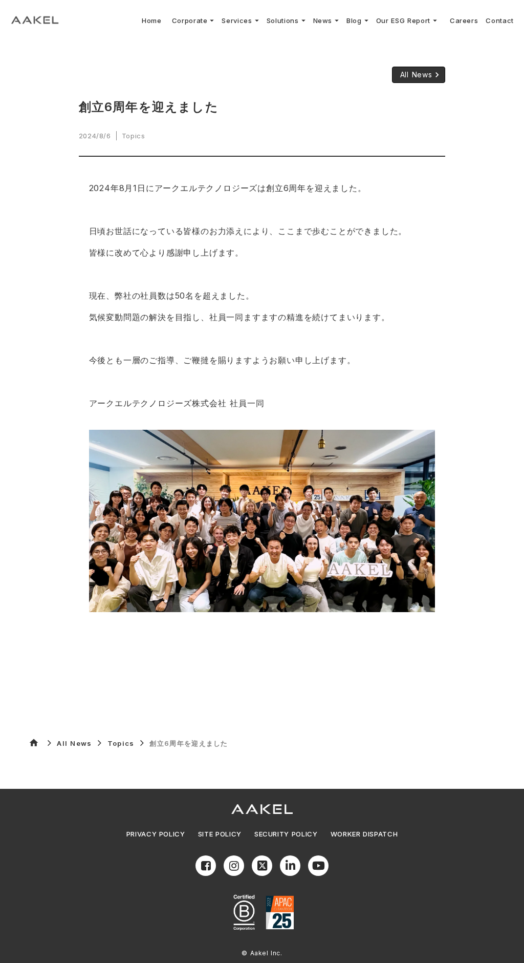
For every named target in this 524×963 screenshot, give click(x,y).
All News (74, 743)
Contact (500, 20)
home (34, 743)
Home (152, 20)
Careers (464, 20)
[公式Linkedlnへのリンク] (290, 865)
